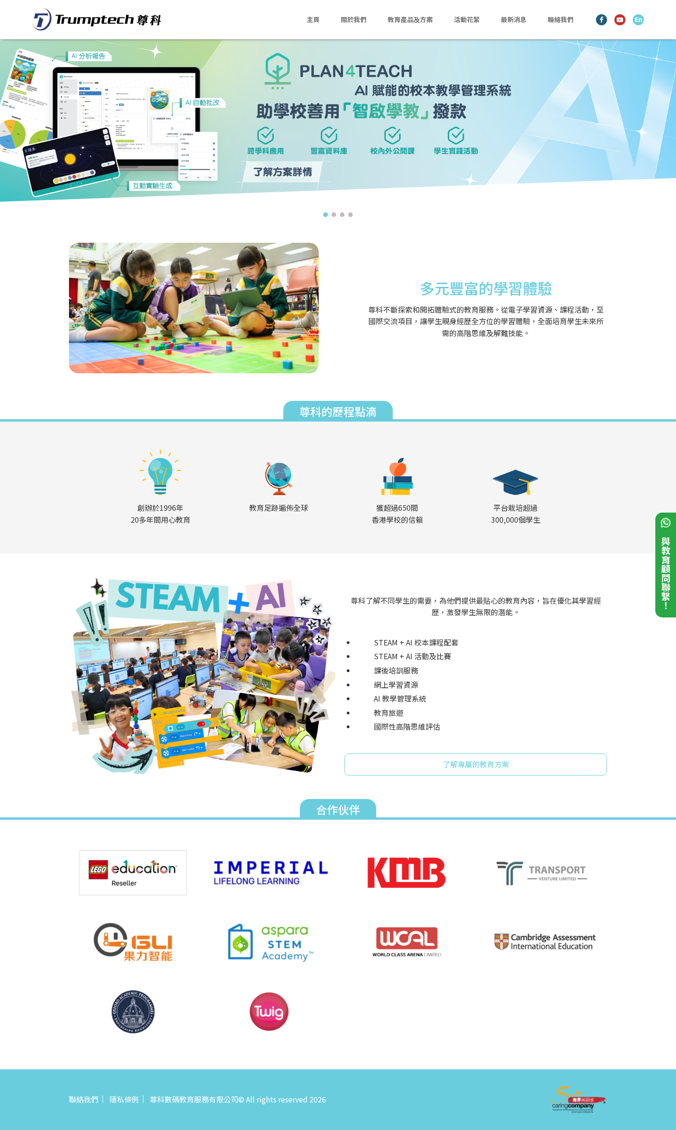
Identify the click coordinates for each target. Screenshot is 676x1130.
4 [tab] (350, 214)
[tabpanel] (338, 123)
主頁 (313, 19)
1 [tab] (325, 214)
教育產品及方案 (410, 19)
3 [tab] (342, 214)
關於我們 (354, 19)
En (638, 19)
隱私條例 (124, 1099)
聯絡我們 (560, 19)
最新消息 (514, 19)
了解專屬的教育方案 (476, 764)
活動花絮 (467, 19)
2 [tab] (334, 214)
